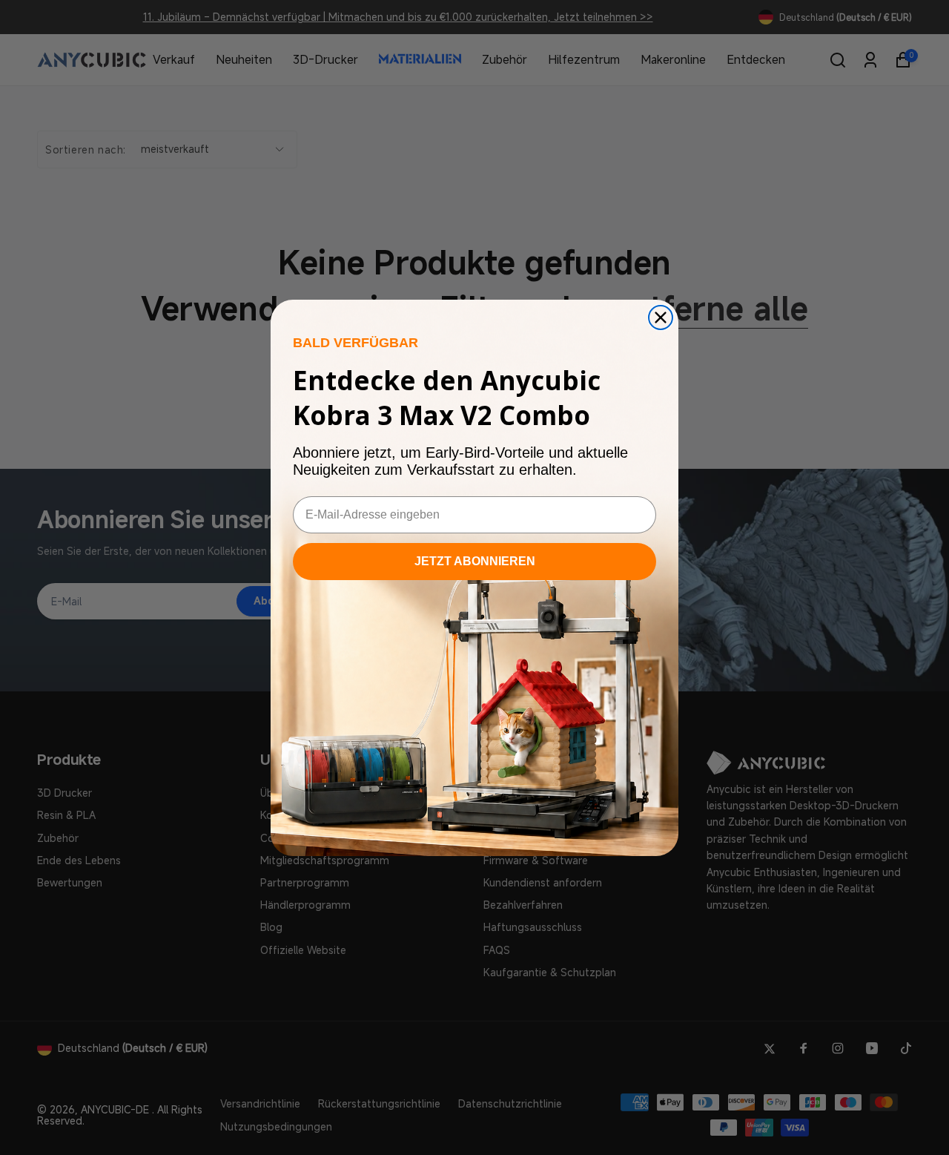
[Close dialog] (660, 317)
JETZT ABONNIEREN (474, 561)
